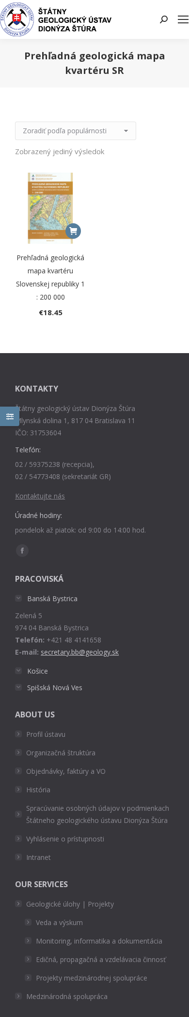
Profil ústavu (45, 734)
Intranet (38, 857)
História (38, 789)
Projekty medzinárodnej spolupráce (91, 977)
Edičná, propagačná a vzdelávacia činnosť (101, 959)
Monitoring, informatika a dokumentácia (99, 941)
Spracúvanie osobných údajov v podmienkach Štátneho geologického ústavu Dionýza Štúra (97, 814)
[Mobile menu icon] (183, 19)
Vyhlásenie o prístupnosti (65, 838)
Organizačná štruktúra (60, 752)
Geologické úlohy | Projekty (70, 904)
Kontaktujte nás (40, 495)
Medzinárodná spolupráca (67, 996)
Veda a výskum (59, 922)
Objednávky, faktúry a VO (66, 771)
